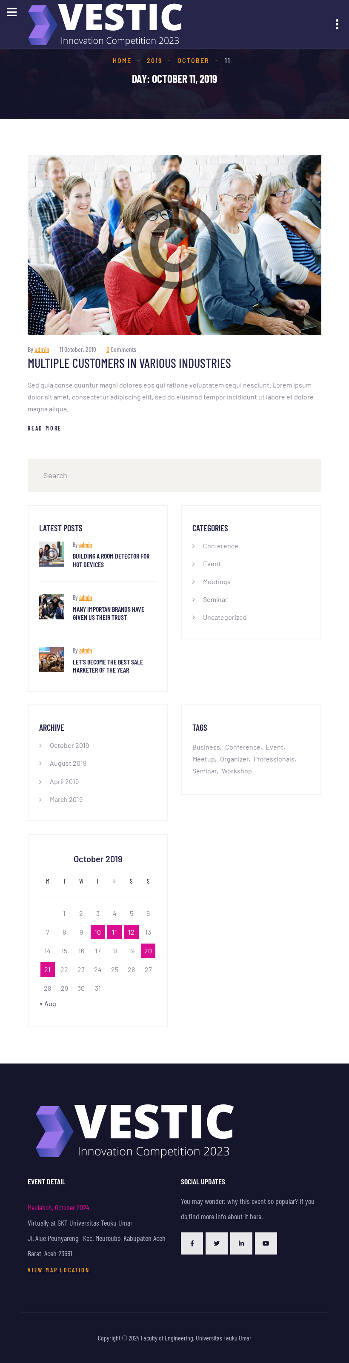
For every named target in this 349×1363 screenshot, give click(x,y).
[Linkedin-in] (241, 1243)
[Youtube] (266, 1243)
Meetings (217, 581)
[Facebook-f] (192, 1243)
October (193, 60)
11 (114, 932)
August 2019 (68, 763)
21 (47, 969)
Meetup (203, 759)
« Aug (47, 1003)
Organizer (234, 759)
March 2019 (66, 799)
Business (206, 747)
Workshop (237, 771)
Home (122, 60)
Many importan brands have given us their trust (108, 613)
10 (97, 932)
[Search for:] (174, 475)
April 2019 (64, 781)
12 (131, 932)
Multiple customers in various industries (129, 363)
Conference (220, 546)
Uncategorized (225, 617)
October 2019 (69, 745)
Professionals (274, 759)
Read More (45, 428)
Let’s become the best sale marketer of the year (108, 666)
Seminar (215, 599)
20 (148, 951)
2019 (154, 60)
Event (212, 563)
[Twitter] (217, 1243)
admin (41, 349)
